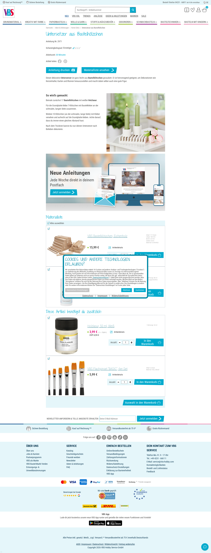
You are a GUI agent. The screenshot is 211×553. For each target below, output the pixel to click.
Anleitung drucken (59, 70)
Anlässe (98, 16)
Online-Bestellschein (115, 450)
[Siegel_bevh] (107, 495)
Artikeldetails (117, 247)
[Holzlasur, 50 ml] (66, 335)
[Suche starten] (133, 10)
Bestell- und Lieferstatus (157, 468)
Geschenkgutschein (74, 454)
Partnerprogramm (34, 457)
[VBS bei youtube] (114, 437)
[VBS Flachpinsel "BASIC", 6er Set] (66, 376)
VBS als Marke (32, 460)
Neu (67, 16)
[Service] (187, 10)
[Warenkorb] (204, 10)
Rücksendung (112, 460)
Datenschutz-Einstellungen (117, 467)
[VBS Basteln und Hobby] (9, 12)
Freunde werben (73, 457)
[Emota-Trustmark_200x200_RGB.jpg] (140, 494)
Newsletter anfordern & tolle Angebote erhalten (72, 418)
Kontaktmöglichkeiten (156, 465)
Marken (134, 16)
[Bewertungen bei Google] (72, 494)
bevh (107, 490)
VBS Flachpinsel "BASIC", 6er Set (107, 369)
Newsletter (70, 460)
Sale (143, 16)
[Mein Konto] (198, 10)
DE (207, 2)
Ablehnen (126, 290)
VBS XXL (76, 16)
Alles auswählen (57, 223)
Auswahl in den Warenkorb (140, 402)
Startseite (49, 28)
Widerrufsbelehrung (114, 464)
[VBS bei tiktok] (120, 437)
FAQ (68, 467)
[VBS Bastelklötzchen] (66, 246)
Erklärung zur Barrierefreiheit (118, 470)
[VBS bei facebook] (98, 437)
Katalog (69, 450)
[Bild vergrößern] (161, 97)
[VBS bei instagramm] (103, 437)
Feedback (151, 471)
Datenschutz (87, 295)
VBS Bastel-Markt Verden (37, 464)
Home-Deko (75, 28)
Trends (86, 16)
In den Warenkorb (147, 255)
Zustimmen (139, 290)
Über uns (30, 450)
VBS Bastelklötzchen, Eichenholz (107, 236)
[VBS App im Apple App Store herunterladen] (114, 523)
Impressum (102, 295)
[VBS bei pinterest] (109, 437)
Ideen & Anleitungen (116, 16)
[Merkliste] (193, 10)
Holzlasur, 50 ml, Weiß (100, 326)
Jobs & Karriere (32, 454)
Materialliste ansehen (96, 70)
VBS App (110, 473)
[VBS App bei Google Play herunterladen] (97, 523)
